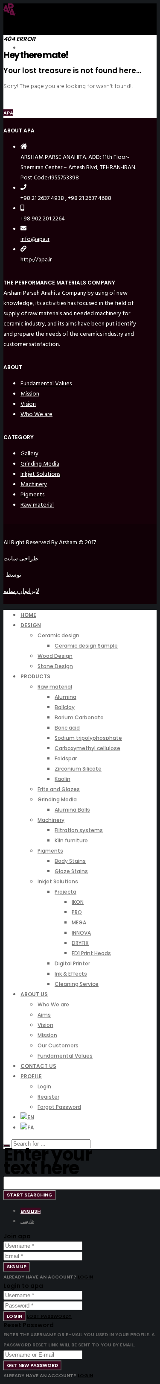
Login (85, 1276)
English (30, 1211)
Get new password (32, 1365)
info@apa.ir (34, 239)
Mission (29, 394)
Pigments (32, 494)
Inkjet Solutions (40, 474)
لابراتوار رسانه (21, 591)
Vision (28, 404)
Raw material (37, 505)
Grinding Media (39, 464)
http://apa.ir (36, 259)
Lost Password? (49, 1316)
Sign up (16, 1266)
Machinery (33, 484)
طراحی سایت (20, 558)
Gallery (29, 453)
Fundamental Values (46, 383)
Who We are (36, 414)
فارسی (27, 1221)
